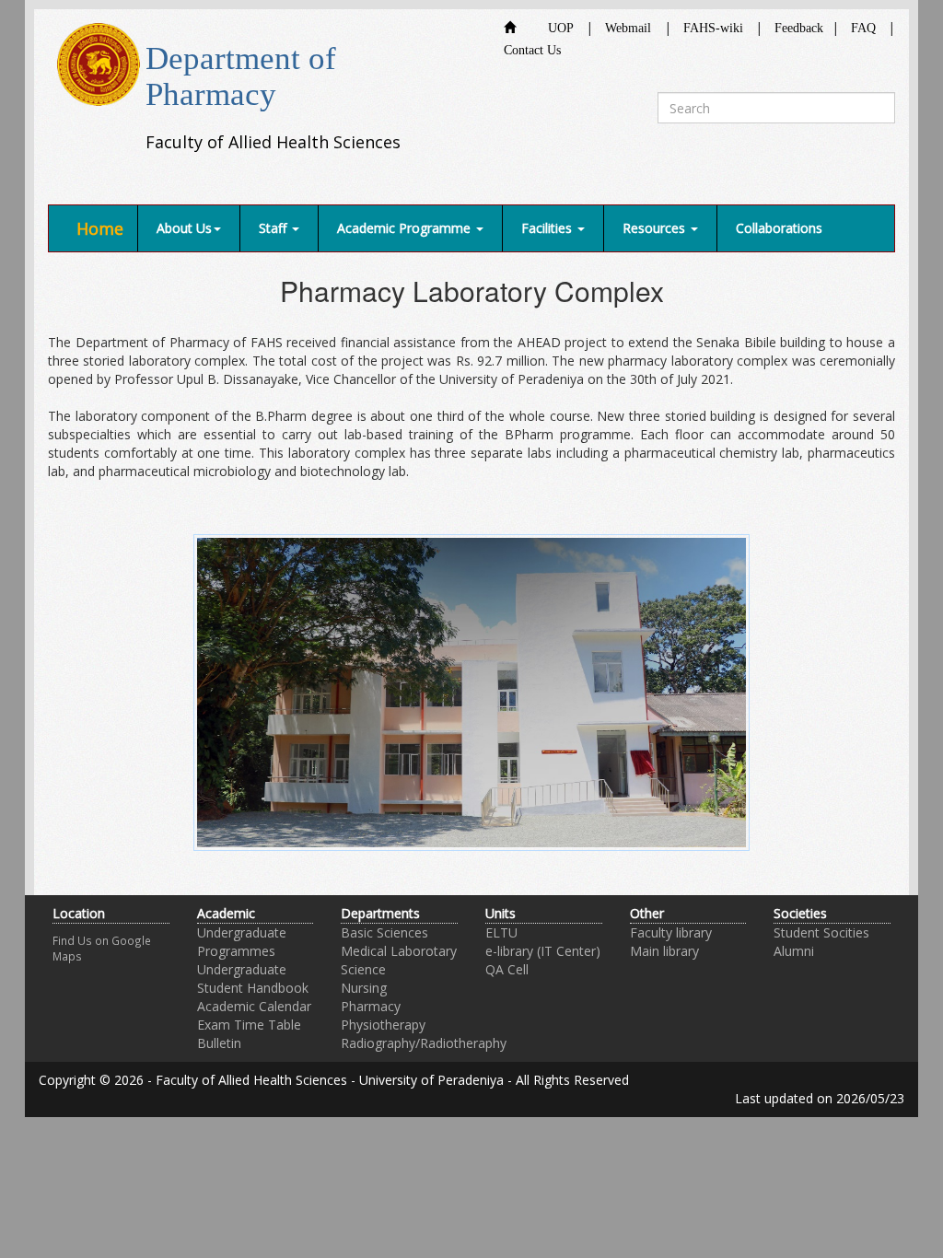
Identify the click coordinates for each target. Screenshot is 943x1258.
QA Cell (507, 969)
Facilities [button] (548, 228)
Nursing (364, 987)
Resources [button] (656, 228)
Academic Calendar (254, 1006)
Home (99, 228)
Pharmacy (371, 1006)
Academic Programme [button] (405, 228)
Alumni (794, 951)
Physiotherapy (383, 1024)
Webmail (628, 28)
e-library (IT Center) (542, 951)
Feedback (798, 28)
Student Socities (821, 932)
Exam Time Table (249, 1024)
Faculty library (671, 932)
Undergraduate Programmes (241, 942)
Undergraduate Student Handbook (253, 978)
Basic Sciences (384, 932)
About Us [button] (184, 228)
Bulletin (219, 1043)
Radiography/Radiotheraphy (423, 1043)
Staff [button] (274, 228)
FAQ (863, 28)
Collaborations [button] (779, 228)
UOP (549, 28)
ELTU (501, 932)
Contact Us (532, 50)
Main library (664, 951)
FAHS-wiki (713, 28)
